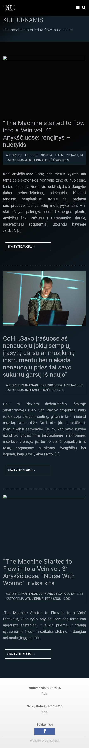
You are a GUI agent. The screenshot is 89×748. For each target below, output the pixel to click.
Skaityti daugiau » (21, 246)
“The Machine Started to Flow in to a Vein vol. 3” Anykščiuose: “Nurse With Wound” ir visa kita (39, 572)
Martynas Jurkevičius (40, 385)
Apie (45, 693)
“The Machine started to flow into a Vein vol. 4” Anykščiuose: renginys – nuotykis (44, 133)
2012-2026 (44, 688)
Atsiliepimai (34, 160)
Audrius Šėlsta (38, 155)
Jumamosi (52, 740)
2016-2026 (44, 706)
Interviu (32, 390)
